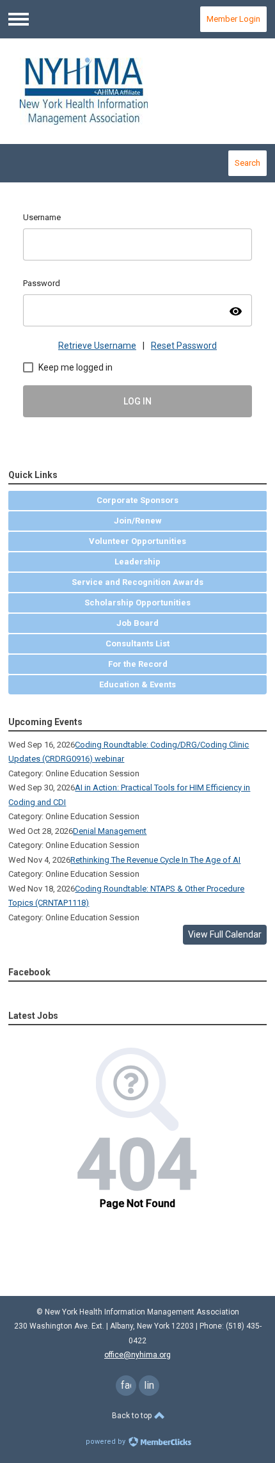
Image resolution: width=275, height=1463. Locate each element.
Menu (18, 19)
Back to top (132, 1415)
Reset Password (184, 345)
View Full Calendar (225, 934)
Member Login (233, 19)
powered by (106, 1441)
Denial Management (109, 831)
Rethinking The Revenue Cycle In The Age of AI (155, 860)
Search (247, 163)
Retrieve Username (97, 345)
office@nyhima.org (137, 1354)
